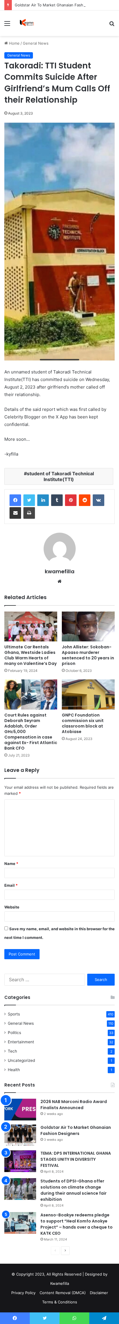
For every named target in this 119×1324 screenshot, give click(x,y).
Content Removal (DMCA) (63, 1292)
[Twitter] (29, 500)
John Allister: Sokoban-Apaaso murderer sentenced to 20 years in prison (88, 655)
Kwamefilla (59, 1283)
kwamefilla (60, 571)
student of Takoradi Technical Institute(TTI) (60, 476)
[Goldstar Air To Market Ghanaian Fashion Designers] (20, 1135)
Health (14, 1069)
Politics (14, 1032)
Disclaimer (99, 1292)
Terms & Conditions (59, 1302)
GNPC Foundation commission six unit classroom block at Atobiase (83, 723)
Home (14, 43)
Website (11, 907)
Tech (12, 1051)
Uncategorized (21, 1060)
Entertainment (21, 1042)
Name (11, 863)
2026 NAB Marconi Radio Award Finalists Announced (73, 1105)
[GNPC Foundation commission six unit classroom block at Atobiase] (88, 694)
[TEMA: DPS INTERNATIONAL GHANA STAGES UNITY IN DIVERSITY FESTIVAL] (20, 1161)
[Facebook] (15, 500)
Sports (14, 1014)
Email (11, 885)
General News (36, 43)
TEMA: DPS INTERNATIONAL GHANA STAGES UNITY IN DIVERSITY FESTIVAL (75, 1159)
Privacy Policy (23, 1292)
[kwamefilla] (26, 23)
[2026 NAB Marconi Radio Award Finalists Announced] (20, 1109)
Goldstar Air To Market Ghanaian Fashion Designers (61, 5)
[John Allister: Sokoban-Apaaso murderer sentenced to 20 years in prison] (88, 626)
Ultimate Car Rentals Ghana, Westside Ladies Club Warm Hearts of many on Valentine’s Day (30, 655)
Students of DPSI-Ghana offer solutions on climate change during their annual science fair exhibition (73, 1190)
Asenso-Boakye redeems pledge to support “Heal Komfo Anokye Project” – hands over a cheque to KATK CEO (76, 1224)
